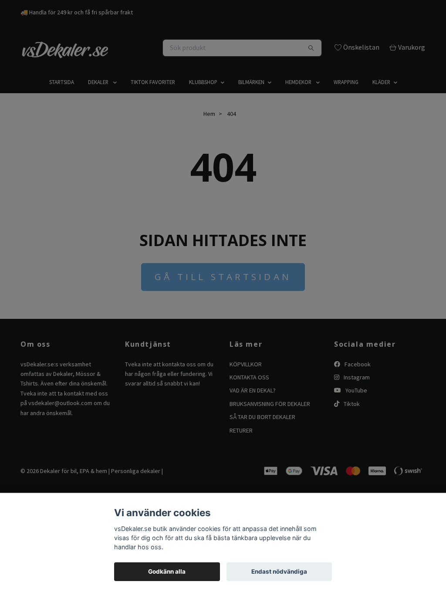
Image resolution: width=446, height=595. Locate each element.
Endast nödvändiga (279, 571)
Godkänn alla (167, 571)
